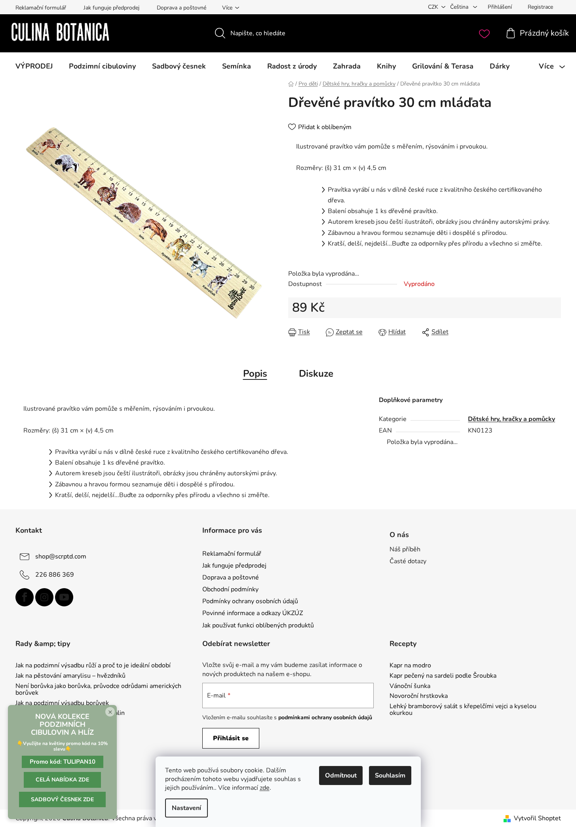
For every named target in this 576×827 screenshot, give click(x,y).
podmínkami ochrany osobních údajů (325, 717)
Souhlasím (390, 775)
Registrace (540, 7)
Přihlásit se (231, 738)
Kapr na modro (410, 665)
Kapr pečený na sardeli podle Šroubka (443, 676)
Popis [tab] (255, 373)
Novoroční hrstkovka (419, 696)
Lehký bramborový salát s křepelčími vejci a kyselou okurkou (463, 710)
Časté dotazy (408, 561)
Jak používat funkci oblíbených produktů (258, 625)
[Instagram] (44, 597)
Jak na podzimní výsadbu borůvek (62, 703)
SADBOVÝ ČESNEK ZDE (62, 799)
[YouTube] (64, 597)
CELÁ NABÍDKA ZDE (62, 779)
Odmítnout (341, 775)
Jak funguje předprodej (111, 7)
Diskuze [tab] (316, 373)
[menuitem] (34, 66)
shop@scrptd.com (60, 556)
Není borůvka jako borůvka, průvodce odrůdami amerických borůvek (98, 690)
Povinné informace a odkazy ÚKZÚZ (252, 613)
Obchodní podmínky (230, 589)
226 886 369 (54, 574)
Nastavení (186, 808)
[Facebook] (24, 597)
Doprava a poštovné (181, 7)
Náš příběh (405, 549)
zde (265, 787)
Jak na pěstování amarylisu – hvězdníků (70, 676)
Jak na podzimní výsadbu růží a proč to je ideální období (93, 665)
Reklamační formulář (40, 7)
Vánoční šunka (410, 686)
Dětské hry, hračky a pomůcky (511, 419)
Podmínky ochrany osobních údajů (250, 601)
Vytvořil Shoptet (537, 818)
